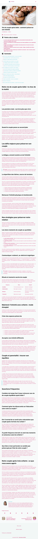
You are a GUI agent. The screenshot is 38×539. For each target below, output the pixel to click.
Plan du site (19, 525)
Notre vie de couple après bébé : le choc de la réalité (12, 56)
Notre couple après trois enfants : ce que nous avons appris (13, 82)
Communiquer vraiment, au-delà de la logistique (12, 70)
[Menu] (35, 1)
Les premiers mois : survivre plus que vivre (11, 57)
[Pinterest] (16, 513)
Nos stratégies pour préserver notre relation (10, 67)
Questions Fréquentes (6, 80)
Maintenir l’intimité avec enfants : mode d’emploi (11, 74)
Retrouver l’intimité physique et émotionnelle (11, 65)
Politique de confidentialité (6, 532)
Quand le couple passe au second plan (10, 59)
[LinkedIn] (22, 513)
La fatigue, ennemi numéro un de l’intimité (11, 62)
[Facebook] (5, 513)
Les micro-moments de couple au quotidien (11, 69)
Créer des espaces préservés (9, 75)
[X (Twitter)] (10, 513)
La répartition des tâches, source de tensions (12, 64)
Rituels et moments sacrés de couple (10, 72)
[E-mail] (33, 513)
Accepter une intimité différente (9, 77)
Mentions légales (19, 529)
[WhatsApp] (27, 513)
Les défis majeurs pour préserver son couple (10, 61)
